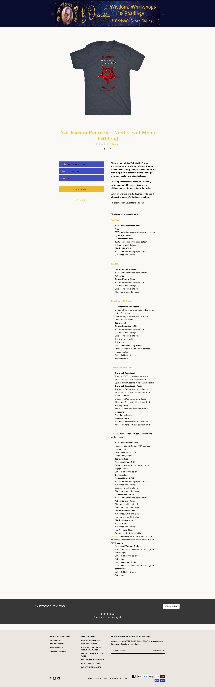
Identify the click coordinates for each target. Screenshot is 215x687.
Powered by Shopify (119, 678)
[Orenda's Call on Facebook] (50, 678)
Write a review (171, 606)
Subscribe (157, 651)
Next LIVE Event (88, 636)
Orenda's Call (106, 678)
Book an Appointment (60, 636)
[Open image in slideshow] (107, 77)
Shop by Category (89, 644)
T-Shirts (114, 434)
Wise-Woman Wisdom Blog (93, 660)
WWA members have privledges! (130, 636)
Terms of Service (58, 651)
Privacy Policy (57, 644)
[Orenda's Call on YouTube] (58, 678)
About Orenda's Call (90, 663)
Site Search (55, 640)
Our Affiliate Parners (91, 667)
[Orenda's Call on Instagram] (54, 678)
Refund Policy (56, 647)
